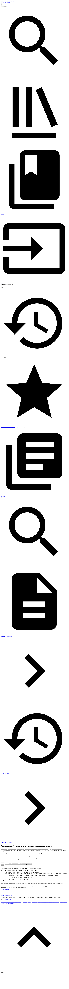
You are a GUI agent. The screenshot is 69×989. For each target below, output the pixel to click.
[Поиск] (1, 5)
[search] (34, 5)
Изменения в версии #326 (6, 842)
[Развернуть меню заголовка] (1, 3)
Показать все (3, 6)
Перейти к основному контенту (8, 1)
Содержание (10, 284)
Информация (3, 284)
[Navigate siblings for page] (1, 497)
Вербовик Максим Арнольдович (8, 427)
